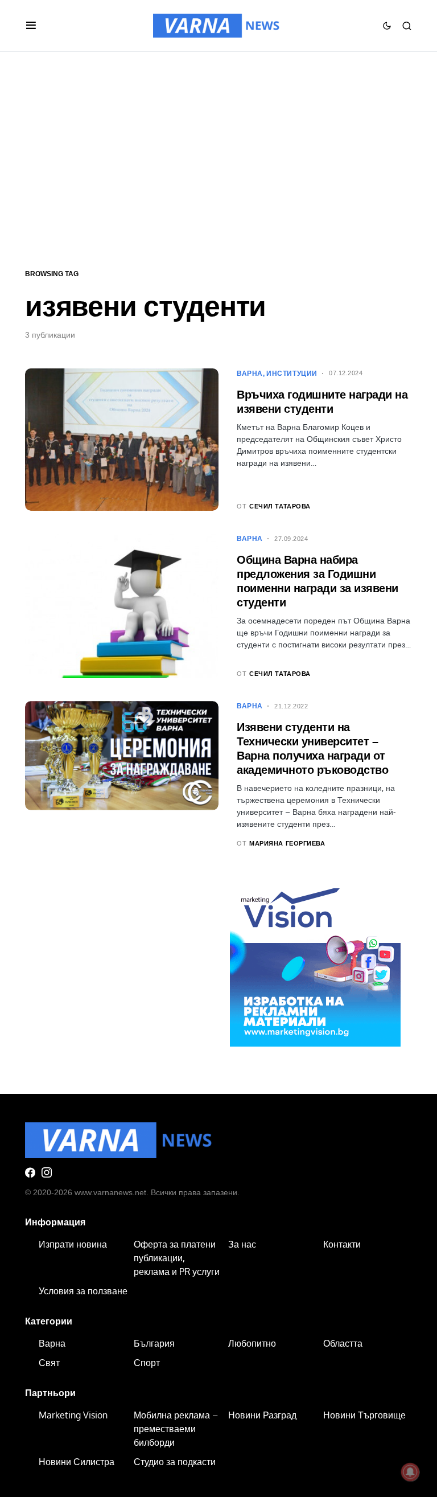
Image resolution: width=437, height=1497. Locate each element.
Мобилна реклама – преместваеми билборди (176, 1428)
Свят (49, 1362)
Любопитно (252, 1343)
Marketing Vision (73, 1415)
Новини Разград (262, 1415)
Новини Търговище (364, 1415)
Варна (250, 374)
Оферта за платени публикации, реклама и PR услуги (177, 1257)
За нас (242, 1244)
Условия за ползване (83, 1291)
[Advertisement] (218, 159)
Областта (342, 1343)
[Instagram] (47, 1172)
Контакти (342, 1244)
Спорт (147, 1362)
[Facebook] (30, 1172)
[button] (31, 25)
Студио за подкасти (175, 1461)
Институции (292, 374)
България (154, 1343)
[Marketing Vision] (315, 960)
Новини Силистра (76, 1461)
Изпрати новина (73, 1244)
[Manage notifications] (410, 1472)
